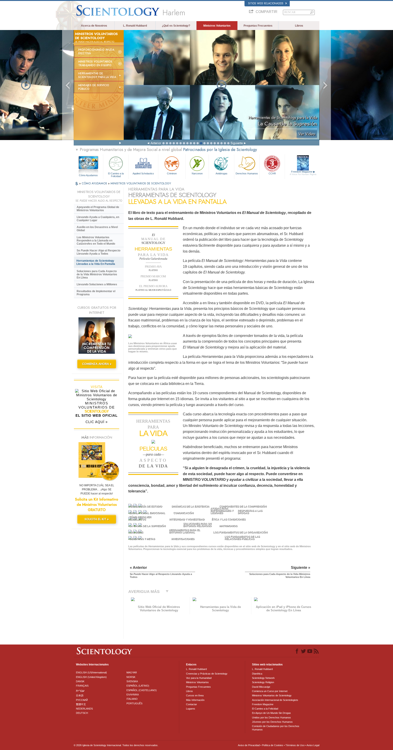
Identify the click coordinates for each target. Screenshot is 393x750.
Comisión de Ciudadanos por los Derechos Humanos (275, 728)
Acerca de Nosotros (94, 25)
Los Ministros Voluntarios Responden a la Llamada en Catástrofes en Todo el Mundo (96, 240)
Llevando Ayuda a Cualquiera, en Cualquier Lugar (98, 219)
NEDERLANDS (84, 708)
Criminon (172, 173)
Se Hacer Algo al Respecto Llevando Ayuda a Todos (98, 252)
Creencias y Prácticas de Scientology (206, 673)
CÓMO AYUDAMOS (95, 183)
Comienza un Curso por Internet (269, 691)
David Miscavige (261, 686)
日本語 (79, 695)
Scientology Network (263, 678)
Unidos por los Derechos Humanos (271, 717)
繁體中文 (81, 704)
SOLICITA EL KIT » (97, 519)
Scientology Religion (263, 682)
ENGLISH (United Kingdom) (91, 677)
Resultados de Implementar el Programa (96, 293)
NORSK (130, 677)
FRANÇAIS (82, 685)
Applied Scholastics (143, 173)
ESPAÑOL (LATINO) (137, 685)
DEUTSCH (82, 713)
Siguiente (237, 143)
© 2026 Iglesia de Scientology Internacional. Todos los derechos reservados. (116, 745)
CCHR (272, 173)
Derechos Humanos (247, 173)
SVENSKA (132, 681)
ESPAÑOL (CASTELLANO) (141, 690)
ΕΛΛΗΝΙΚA (132, 694)
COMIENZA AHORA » (96, 364)
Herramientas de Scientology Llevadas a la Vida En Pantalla (95, 262)
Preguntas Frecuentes (258, 25)
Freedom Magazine (303, 173)
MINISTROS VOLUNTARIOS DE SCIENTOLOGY (141, 183)
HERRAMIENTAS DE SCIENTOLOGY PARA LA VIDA (97, 75)
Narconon (197, 173)
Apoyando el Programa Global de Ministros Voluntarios (98, 209)
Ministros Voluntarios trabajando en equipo (95, 63)
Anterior (156, 143)
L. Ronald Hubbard (135, 25)
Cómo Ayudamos (88, 175)
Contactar (191, 704)
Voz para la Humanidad (199, 678)
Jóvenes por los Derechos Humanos (272, 721)
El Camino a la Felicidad (116, 174)
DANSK (80, 681)
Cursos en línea (195, 695)
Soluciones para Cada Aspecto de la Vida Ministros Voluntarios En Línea (97, 274)
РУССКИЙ (82, 700)
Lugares (190, 708)
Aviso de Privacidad (249, 745)
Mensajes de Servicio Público (93, 87)
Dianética (257, 673)
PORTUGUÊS (134, 703)
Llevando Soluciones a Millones (97, 284)
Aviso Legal (313, 745)
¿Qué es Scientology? (176, 25)
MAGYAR (131, 672)
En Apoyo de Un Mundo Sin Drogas (271, 713)
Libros (299, 25)
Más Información (195, 700)
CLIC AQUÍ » (97, 422)
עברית (80, 690)
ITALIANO (132, 698)
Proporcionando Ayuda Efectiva (96, 51)
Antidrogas (221, 173)
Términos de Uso (295, 745)
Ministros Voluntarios (217, 25)
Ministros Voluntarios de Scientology (272, 695)
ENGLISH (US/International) (91, 672)
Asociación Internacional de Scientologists (275, 700)
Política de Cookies (272, 745)
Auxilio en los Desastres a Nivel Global (97, 229)
